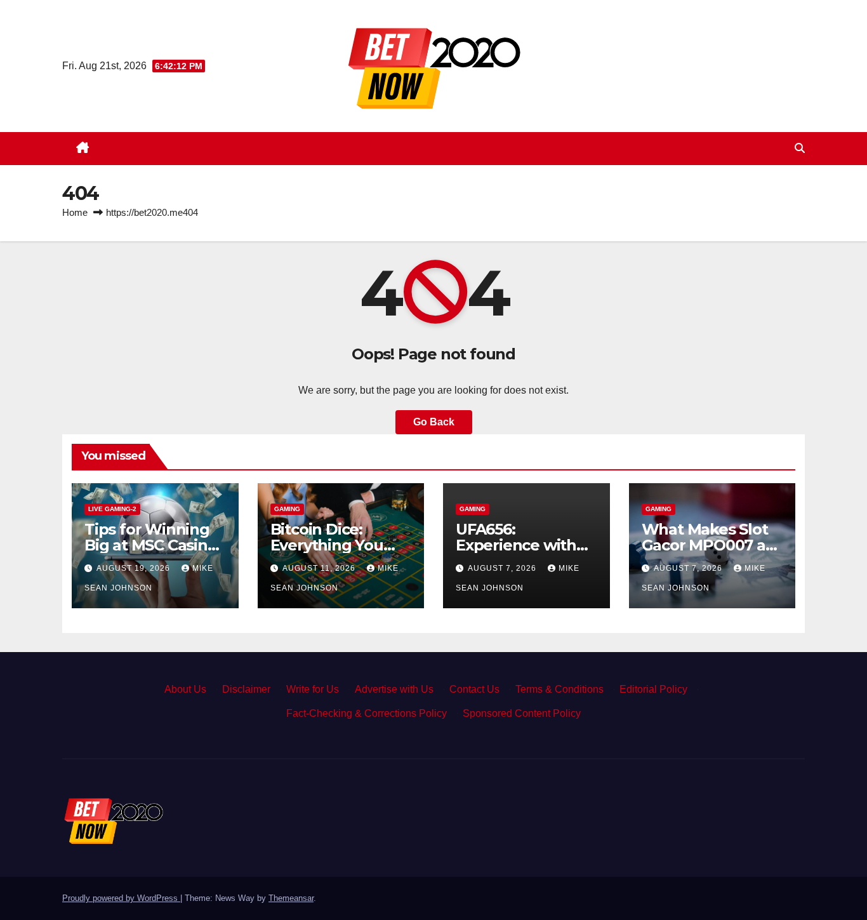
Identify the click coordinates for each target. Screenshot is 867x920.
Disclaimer (246, 689)
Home (75, 212)
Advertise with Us (394, 689)
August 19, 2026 (134, 568)
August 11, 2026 (320, 568)
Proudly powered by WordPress (121, 898)
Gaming (287, 508)
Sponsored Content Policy (522, 713)
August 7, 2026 (503, 568)
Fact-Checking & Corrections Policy (366, 713)
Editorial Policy (653, 689)
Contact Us (474, 689)
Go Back (433, 422)
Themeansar (291, 898)
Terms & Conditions (559, 689)
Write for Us (312, 689)
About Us (185, 689)
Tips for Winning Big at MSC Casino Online (150, 545)
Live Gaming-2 (112, 508)
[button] (800, 148)
